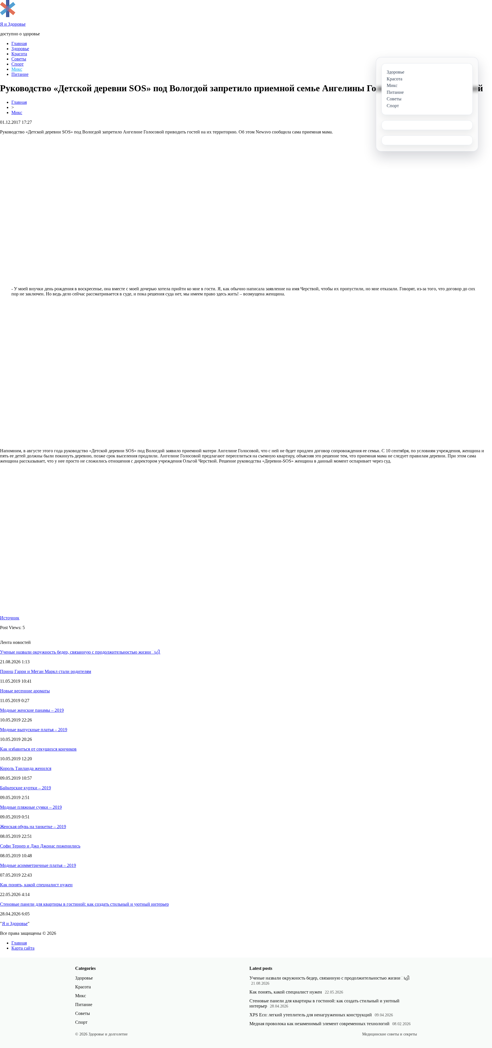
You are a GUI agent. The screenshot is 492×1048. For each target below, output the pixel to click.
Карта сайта (22, 948)
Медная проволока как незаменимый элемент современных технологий (319, 1023)
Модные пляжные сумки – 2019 (31, 807)
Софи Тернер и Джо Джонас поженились (40, 846)
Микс (16, 69)
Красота (19, 53)
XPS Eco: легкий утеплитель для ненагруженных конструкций (310, 1014)
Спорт (17, 64)
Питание (19, 74)
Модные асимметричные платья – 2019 (38, 865)
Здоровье (20, 48)
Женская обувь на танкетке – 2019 (33, 826)
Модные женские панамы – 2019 (32, 710)
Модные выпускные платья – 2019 (33, 729)
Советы (18, 58)
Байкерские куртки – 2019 (25, 787)
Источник (9, 617)
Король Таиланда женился (25, 768)
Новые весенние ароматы (25, 690)
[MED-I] (7, 15)
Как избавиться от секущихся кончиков (38, 749)
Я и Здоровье (15, 923)
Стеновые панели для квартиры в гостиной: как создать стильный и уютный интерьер (84, 904)
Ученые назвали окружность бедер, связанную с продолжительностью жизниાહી (80, 652)
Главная (19, 43)
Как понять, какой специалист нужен (36, 884)
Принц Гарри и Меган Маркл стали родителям (45, 671)
